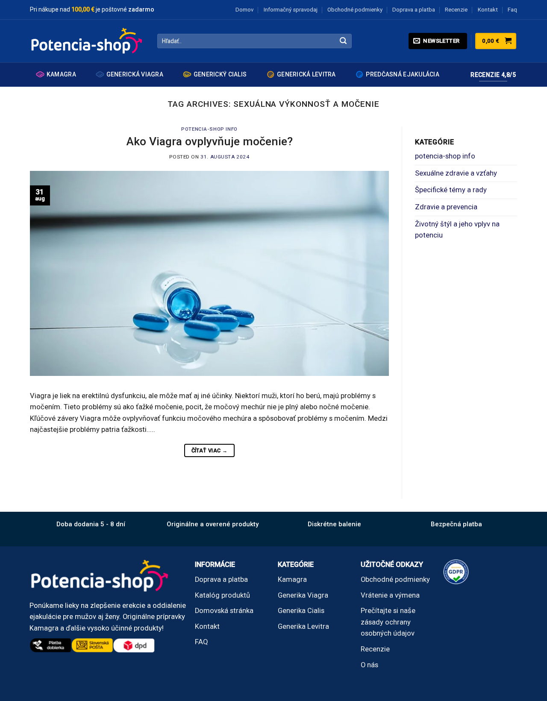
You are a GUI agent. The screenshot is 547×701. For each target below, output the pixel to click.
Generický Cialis (220, 74)
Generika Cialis (301, 611)
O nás (369, 665)
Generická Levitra (306, 74)
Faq (512, 9)
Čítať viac (209, 450)
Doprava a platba (413, 9)
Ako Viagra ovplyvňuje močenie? (209, 141)
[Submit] (343, 41)
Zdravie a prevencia (446, 207)
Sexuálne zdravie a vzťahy (456, 173)
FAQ (201, 642)
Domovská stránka (224, 611)
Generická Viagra (134, 74)
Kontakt (488, 9)
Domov (244, 9)
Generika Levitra (303, 626)
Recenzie (456, 9)
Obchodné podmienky (354, 9)
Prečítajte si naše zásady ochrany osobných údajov (388, 622)
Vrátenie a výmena (390, 595)
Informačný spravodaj (291, 9)
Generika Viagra (303, 595)
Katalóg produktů (222, 595)
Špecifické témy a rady (451, 190)
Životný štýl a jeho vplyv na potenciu (457, 230)
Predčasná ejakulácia (402, 74)
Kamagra (61, 74)
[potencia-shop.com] (87, 41)
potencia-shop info (209, 129)
